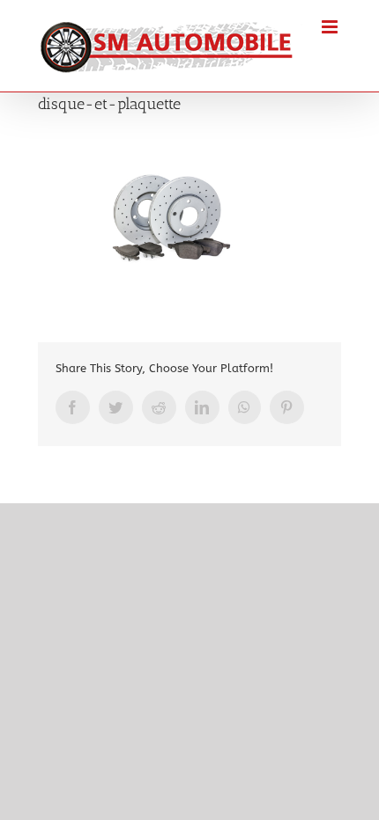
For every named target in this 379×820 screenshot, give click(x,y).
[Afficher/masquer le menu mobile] (331, 27)
